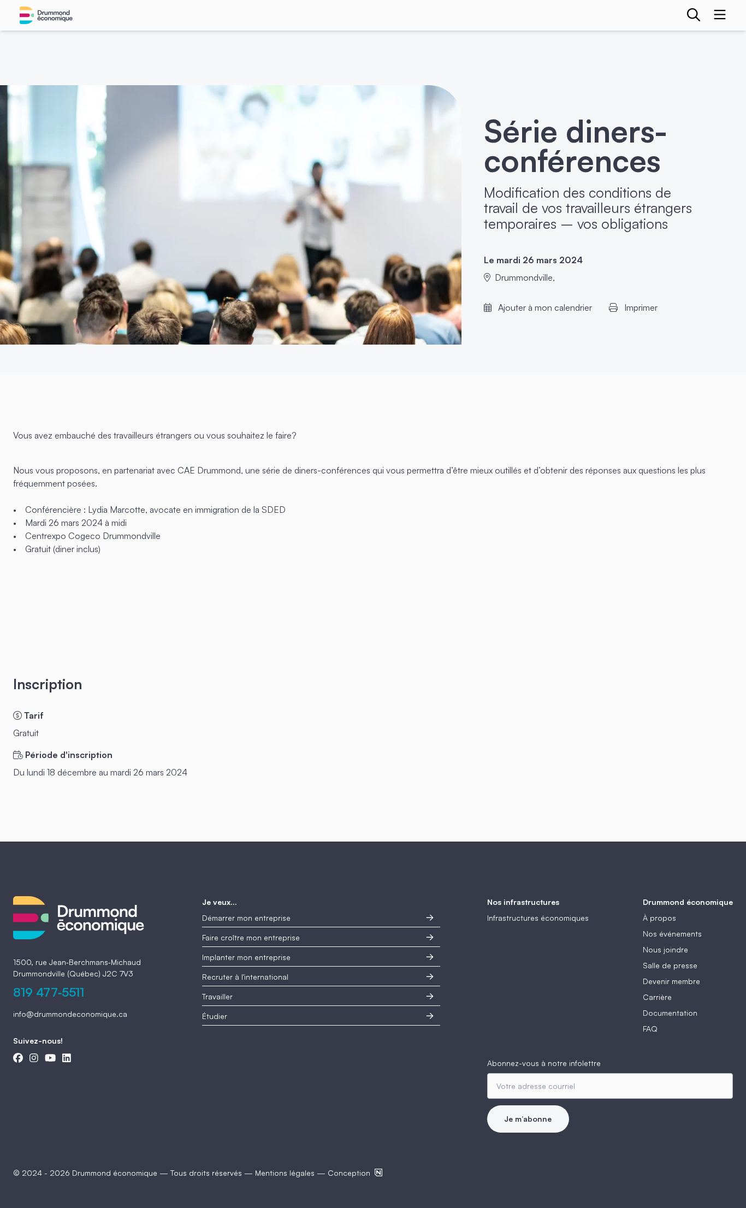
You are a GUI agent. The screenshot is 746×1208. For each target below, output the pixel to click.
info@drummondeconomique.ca (70, 1013)
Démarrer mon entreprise (246, 917)
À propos (659, 917)
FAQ (650, 1028)
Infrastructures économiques (538, 917)
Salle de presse (670, 965)
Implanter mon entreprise (246, 957)
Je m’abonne (528, 1118)
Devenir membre (671, 981)
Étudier (214, 1016)
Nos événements (672, 933)
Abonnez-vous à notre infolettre (544, 1063)
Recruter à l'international (245, 976)
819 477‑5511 (48, 992)
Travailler (217, 996)
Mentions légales (285, 1172)
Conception (349, 1172)
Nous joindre (665, 949)
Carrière (657, 997)
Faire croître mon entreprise (251, 937)
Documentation (670, 1012)
